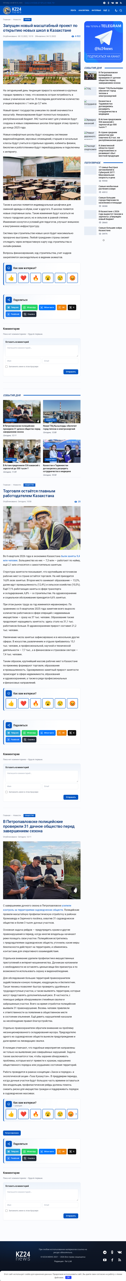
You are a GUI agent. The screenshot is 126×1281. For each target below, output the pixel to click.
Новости (17, 20)
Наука (27, 20)
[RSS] (121, 3)
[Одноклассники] (108, 3)
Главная (6, 20)
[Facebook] (112, 1259)
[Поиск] (121, 10)
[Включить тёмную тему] (116, 10)
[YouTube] (117, 3)
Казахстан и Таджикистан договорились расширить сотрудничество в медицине (57, 468)
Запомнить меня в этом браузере (23, 367)
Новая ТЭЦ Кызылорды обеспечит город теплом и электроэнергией (60, 427)
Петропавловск (12, 1133)
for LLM (68, 1261)
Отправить (71, 372)
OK (68, 1277)
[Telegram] (104, 3)
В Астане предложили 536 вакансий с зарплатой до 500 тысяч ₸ (21, 467)
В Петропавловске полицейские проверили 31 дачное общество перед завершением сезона (21, 428)
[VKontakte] (112, 3)
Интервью (96, 10)
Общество (29, 485)
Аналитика (84, 10)
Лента (73, 10)
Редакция (58, 1261)
